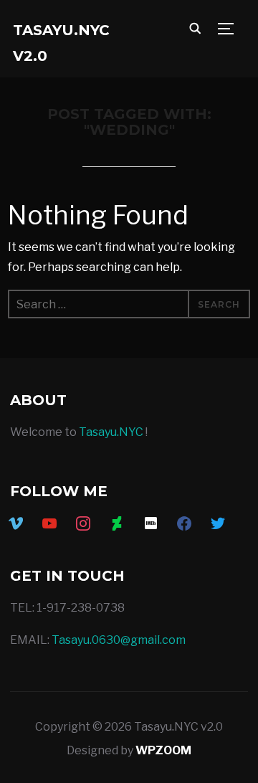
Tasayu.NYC (111, 432)
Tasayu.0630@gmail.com (119, 640)
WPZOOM (163, 750)
